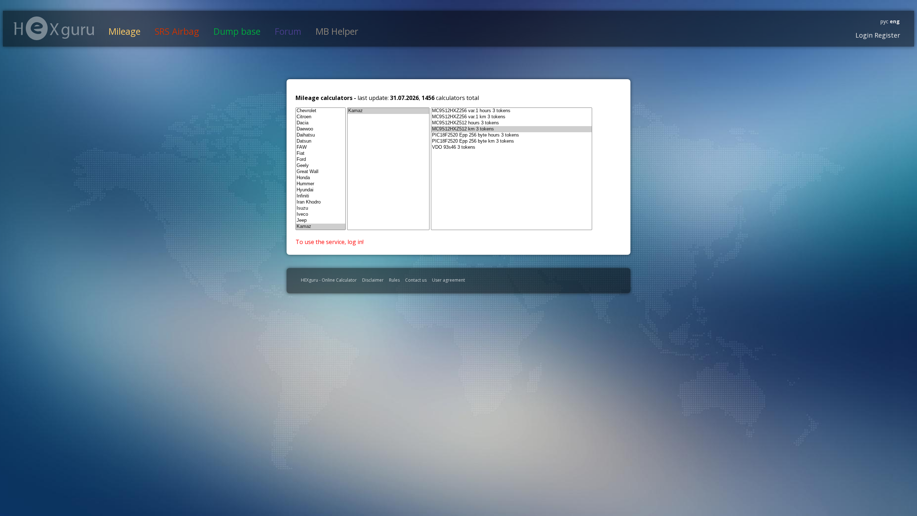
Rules (394, 280)
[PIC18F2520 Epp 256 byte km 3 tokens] (511, 141)
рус (884, 21)
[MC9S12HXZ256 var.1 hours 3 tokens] (511, 111)
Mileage (124, 31)
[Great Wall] (320, 172)
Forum (288, 31)
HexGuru (54, 28)
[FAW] (320, 147)
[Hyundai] (320, 190)
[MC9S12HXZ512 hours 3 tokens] (511, 123)
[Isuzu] (320, 208)
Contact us (416, 280)
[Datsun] (320, 141)
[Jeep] (320, 221)
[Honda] (320, 178)
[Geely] (320, 166)
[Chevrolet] (320, 111)
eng (894, 21)
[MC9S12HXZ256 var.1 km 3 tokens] (511, 117)
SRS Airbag (177, 31)
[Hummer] (320, 184)
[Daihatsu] (320, 135)
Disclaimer (373, 280)
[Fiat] (320, 153)
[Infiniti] (320, 196)
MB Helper (337, 31)
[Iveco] (320, 214)
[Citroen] (320, 117)
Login (864, 35)
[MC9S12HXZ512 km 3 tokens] (511, 129)
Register (886, 35)
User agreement (448, 280)
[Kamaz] (320, 227)
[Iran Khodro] (320, 202)
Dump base (236, 31)
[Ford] (320, 160)
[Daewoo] (320, 129)
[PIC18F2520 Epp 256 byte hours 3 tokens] (511, 135)
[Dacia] (320, 123)
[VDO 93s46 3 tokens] (511, 147)
